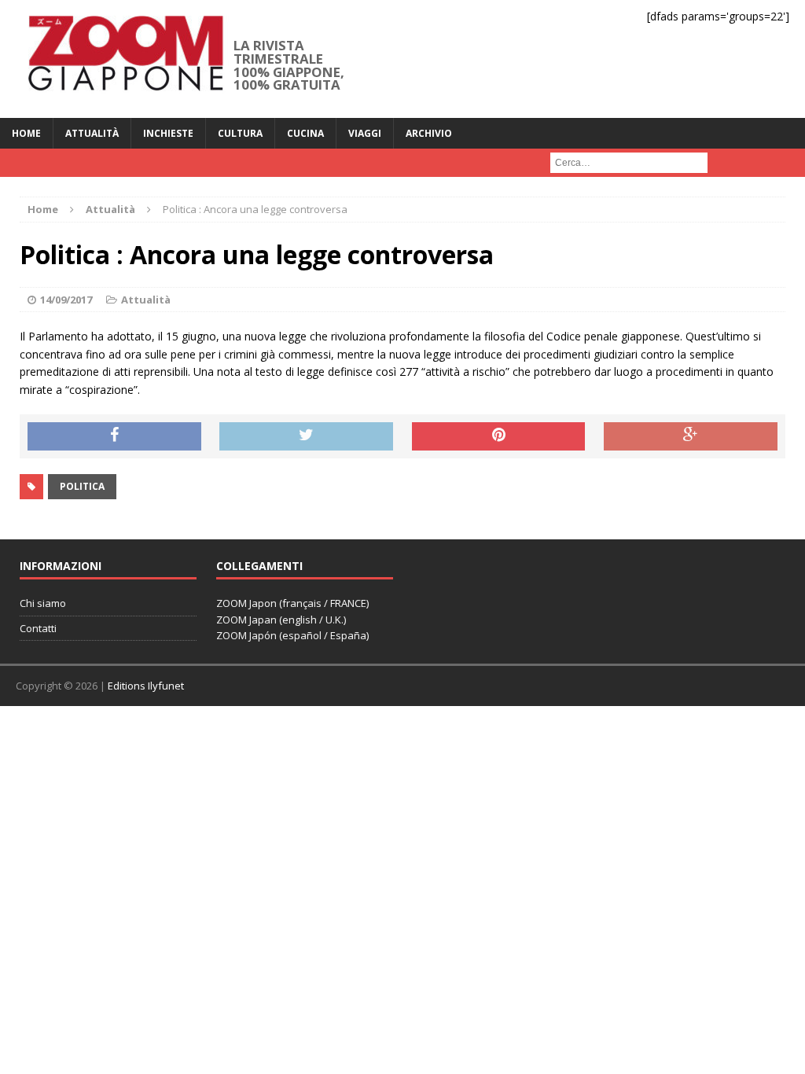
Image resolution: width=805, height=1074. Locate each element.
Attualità (92, 133)
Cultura (240, 133)
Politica (82, 486)
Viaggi (364, 133)
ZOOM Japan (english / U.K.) (281, 619)
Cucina (305, 133)
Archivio (429, 133)
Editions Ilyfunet (146, 686)
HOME (26, 133)
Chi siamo (43, 603)
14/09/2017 (66, 299)
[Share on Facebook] (114, 436)
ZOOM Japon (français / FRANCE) (292, 603)
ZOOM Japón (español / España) (292, 635)
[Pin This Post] (499, 436)
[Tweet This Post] (306, 436)
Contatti (38, 628)
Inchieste (168, 133)
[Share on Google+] (690, 436)
